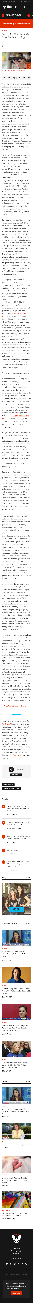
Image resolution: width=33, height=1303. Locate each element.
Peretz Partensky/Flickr (11, 70)
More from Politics (9, 924)
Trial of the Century (15, 755)
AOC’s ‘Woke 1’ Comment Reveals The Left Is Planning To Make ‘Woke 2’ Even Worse (15, 954)
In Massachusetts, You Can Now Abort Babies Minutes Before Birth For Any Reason (15, 1180)
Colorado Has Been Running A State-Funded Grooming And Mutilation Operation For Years (14, 1216)
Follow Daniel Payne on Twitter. (14, 706)
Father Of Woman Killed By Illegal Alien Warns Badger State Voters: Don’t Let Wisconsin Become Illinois (15, 1028)
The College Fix (7, 724)
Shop (4, 877)
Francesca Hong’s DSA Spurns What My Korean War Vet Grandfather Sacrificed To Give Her (16, 991)
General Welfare (8, 784)
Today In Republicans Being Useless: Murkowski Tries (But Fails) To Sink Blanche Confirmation (14, 1065)
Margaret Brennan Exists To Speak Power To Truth (16, 1146)
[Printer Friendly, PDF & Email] (28, 78)
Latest (4, 1081)
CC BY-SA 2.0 (22, 70)
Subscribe (16, 1293)
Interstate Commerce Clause (12, 788)
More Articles (16, 775)
